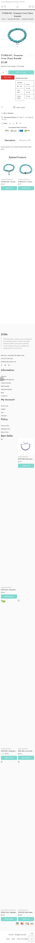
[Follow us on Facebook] (2, 365)
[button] (9, 188)
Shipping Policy (5, 429)
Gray (6, 584)
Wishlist (3, 409)
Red (6, 902)
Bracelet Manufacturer (7, 380)
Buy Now (7, 77)
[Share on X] (10, 123)
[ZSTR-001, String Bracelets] (9, 673)
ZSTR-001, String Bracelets (9, 751)
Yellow (6, 905)
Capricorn (23, 743)
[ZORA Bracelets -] (17, 6)
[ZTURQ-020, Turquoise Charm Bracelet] (28, 55)
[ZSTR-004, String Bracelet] (9, 511)
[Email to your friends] (20, 123)
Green (6, 744)
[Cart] (33, 6)
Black (6, 575)
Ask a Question (8, 113)
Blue (6, 578)
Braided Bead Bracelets (17, 910)
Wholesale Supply (6, 389)
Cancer (23, 740)
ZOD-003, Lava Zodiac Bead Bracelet (26, 751)
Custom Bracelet (6, 383)
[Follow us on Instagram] (5, 365)
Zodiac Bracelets (23, 749)
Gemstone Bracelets (13, 19)
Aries (23, 737)
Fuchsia (6, 581)
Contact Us (4, 396)
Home (3, 19)
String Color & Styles (4, 571)
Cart (2, 412)
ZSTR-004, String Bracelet (9, 590)
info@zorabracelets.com (8, 362)
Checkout (4, 416)
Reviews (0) (25, 140)
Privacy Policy (5, 426)
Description (10, 140)
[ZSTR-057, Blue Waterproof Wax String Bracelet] (26, 834)
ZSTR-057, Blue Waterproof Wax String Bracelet (26, 912)
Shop (13, 939)
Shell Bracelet (5, 910)
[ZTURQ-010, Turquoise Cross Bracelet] (26, 169)
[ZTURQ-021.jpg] (17, 37)
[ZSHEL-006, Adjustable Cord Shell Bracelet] (9, 834)
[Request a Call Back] (32, 933)
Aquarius (23, 734)
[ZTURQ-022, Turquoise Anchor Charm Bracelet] (32, 55)
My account (4, 406)
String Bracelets (6, 587)
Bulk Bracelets (5, 386)
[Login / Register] (30, 6)
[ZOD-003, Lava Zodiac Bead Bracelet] (26, 673)
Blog (2, 393)
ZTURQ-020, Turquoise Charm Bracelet (9, 182)
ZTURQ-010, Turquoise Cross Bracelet (26, 182)
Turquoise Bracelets (27, 19)
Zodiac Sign (21, 731)
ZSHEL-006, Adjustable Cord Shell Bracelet (9, 912)
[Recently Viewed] (32, 939)
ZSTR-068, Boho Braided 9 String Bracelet (26, 459)
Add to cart (21, 72)
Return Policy (5, 432)
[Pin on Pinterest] (17, 123)
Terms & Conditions (23, 939)
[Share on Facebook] (13, 123)
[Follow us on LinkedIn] (9, 365)
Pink (6, 899)
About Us (4, 376)
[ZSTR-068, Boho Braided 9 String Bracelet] (26, 446)
